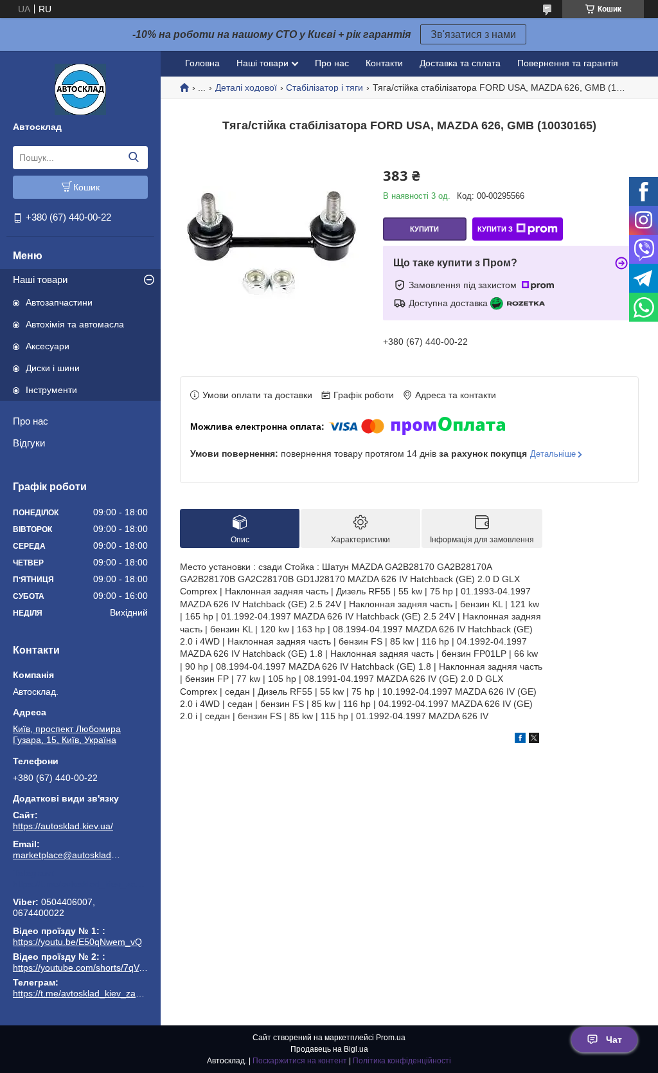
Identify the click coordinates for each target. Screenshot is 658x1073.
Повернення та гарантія (567, 63)
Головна (202, 63)
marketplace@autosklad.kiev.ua (67, 855)
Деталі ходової (246, 87)
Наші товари (40, 279)
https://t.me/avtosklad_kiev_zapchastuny (80, 884)
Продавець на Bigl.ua (329, 1049)
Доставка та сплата (460, 63)
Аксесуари (47, 346)
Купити (424, 229)
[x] (534, 740)
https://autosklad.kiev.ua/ (63, 826)
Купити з (495, 229)
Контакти (384, 63)
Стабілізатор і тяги (324, 87)
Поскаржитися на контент (300, 1060)
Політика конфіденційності (402, 1060)
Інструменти (51, 390)
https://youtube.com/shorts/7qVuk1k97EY (96, 967)
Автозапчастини (59, 302)
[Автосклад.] (80, 89)
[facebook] (520, 740)
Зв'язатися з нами (473, 34)
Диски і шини (53, 368)
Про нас (30, 421)
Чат (614, 1039)
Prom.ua (390, 1037)
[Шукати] (133, 157)
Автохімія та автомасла (75, 324)
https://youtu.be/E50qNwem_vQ (77, 942)
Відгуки (29, 442)
